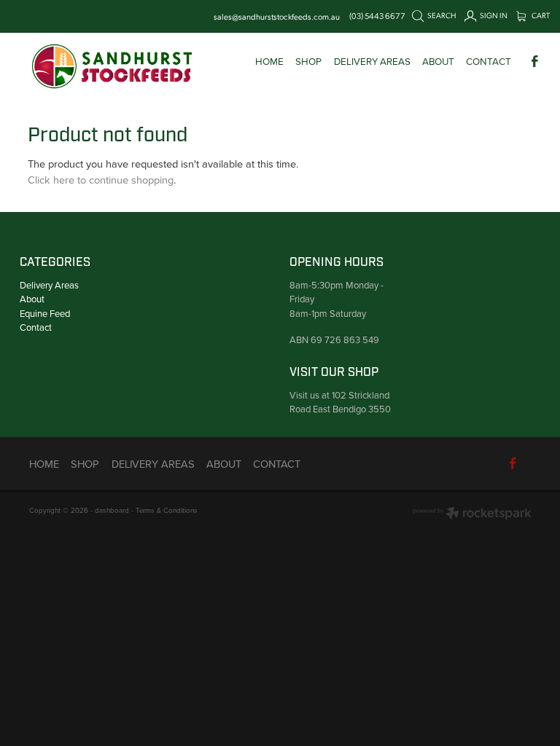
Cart (540, 15)
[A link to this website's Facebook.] (535, 61)
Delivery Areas (49, 284)
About (32, 298)
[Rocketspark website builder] (472, 514)
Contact (36, 327)
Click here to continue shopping (101, 179)
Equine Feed (45, 313)
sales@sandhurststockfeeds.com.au (277, 15)
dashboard (112, 510)
